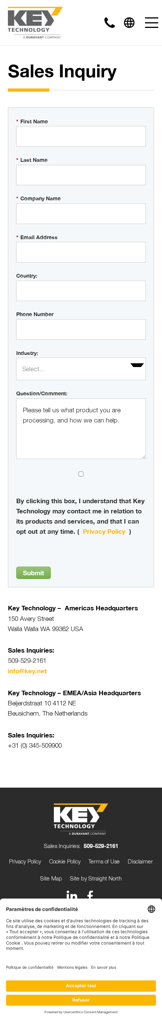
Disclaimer (140, 861)
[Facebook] (90, 896)
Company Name (38, 198)
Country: (26, 275)
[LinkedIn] (72, 896)
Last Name (31, 160)
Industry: (27, 353)
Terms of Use (104, 861)
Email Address (37, 237)
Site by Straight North (96, 878)
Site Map (51, 878)
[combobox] (81, 369)
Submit (33, 573)
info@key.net (27, 671)
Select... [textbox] (33, 369)
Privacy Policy (104, 531)
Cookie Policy (65, 861)
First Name (32, 121)
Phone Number (34, 314)
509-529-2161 (101, 845)
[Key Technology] (35, 22)
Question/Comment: (41, 393)
